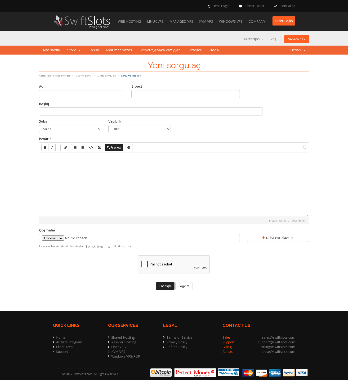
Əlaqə (214, 50)
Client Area (287, 6)
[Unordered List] (75, 147)
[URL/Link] (66, 147)
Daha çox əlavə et (279, 237)
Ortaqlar (194, 50)
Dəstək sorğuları (107, 75)
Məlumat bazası (119, 50)
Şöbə (43, 121)
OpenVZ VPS (120, 347)
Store (72, 50)
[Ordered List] (83, 147)
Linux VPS (155, 21)
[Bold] (45, 147)
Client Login (220, 6)
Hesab (296, 50)
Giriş (272, 39)
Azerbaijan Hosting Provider (54, 75)
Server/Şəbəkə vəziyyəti (160, 50)
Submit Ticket (254, 6)
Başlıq (44, 104)
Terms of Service (179, 337)
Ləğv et (183, 286)
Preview (115, 147)
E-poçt (136, 86)
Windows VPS (231, 21)
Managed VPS (181, 21)
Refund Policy (176, 347)
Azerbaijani (252, 39)
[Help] (129, 147)
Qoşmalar (47, 230)
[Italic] (52, 147)
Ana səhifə (51, 50)
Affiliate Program (69, 342)
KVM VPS (206, 21)
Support (62, 351)
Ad (41, 86)
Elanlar (93, 50)
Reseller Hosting (123, 342)
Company (257, 21)
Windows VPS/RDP (125, 356)
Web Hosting (129, 21)
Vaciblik (114, 121)
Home (61, 337)
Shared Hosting (123, 337)
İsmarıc (45, 139)
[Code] (91, 147)
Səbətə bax (296, 39)
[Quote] (99, 147)
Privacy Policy (176, 342)
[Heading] (58, 147)
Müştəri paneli (84, 75)
